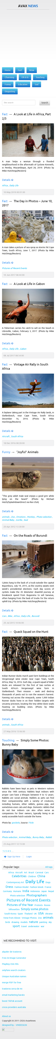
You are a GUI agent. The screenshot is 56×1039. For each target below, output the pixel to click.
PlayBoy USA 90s (10, 964)
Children (32, 876)
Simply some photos (34, 909)
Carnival (39, 872)
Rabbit (49, 837)
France (48, 887)
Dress (9, 887)
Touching (8, 740)
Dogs (48, 882)
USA (41, 913)
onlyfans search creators (13, 970)
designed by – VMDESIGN (14, 1025)
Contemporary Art (15, 882)
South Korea (10, 913)
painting (43, 922)
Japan (44, 891)
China (41, 876)
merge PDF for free (11, 982)
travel (24, 926)
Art (25, 872)
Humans (17, 891)
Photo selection (44, 517)
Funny (6, 452)
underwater (33, 926)
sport (16, 926)
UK (35, 913)
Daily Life (13, 185)
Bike (10, 616)
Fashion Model (22, 887)
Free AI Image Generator (14, 958)
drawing (15, 922)
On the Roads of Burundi (30, 535)
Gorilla (19, 520)
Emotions (20, 517)
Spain (20, 913)
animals (5, 517)
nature (33, 922)
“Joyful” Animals (27, 452)
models (24, 922)
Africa (5, 185)
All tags (48, 867)
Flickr (31, 822)
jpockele (16, 822)
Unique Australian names (14, 976)
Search (44, 102)
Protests (39, 905)
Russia (47, 905)
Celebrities (19, 876)
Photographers (37, 895)
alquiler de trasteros (11, 951)
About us (6, 1016)
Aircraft (5, 436)
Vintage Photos (29, 918)
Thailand (28, 913)
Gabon (23, 349)
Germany (7, 891)
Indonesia (35, 891)
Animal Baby (8, 520)
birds (7, 922)
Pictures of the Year (20, 905)
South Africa (17, 436)
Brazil (31, 872)
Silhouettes (14, 909)
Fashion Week (36, 887)
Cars (4, 616)
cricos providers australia (14, 1007)
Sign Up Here (13, 856)
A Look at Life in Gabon (29, 284)
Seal (26, 520)
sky (50, 922)
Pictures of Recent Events (14, 268)
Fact (5, 114)
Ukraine (49, 913)
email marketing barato (13, 995)
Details (6, 179)
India (25, 891)
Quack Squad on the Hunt (31, 631)
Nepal (51, 891)
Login (29, 856)
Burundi (35, 616)
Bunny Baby (38, 837)
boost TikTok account (12, 1001)
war (42, 926)
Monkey (31, 517)
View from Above (11, 918)
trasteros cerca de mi (12, 988)
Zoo (13, 517)
